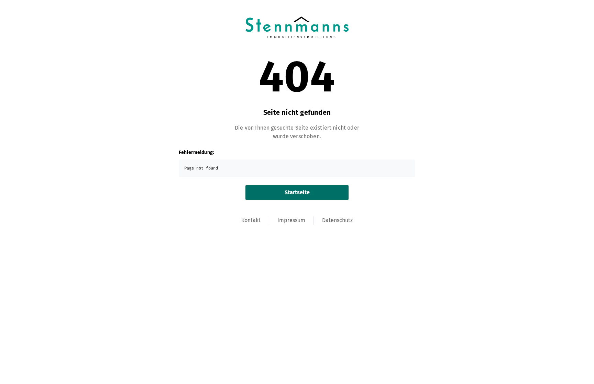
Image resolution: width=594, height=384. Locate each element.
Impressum (291, 220)
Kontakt (251, 220)
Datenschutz (337, 220)
